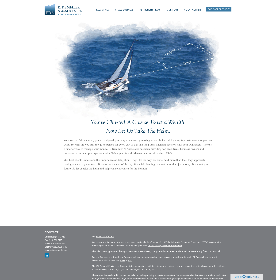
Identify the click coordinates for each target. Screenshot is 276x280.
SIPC (130, 260)
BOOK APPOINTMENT (219, 9)
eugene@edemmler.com (56, 250)
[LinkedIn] (47, 255)
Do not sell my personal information (165, 245)
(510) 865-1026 (58, 236)
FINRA (122, 260)
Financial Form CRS (105, 236)
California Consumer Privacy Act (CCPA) (189, 242)
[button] (102, 9)
